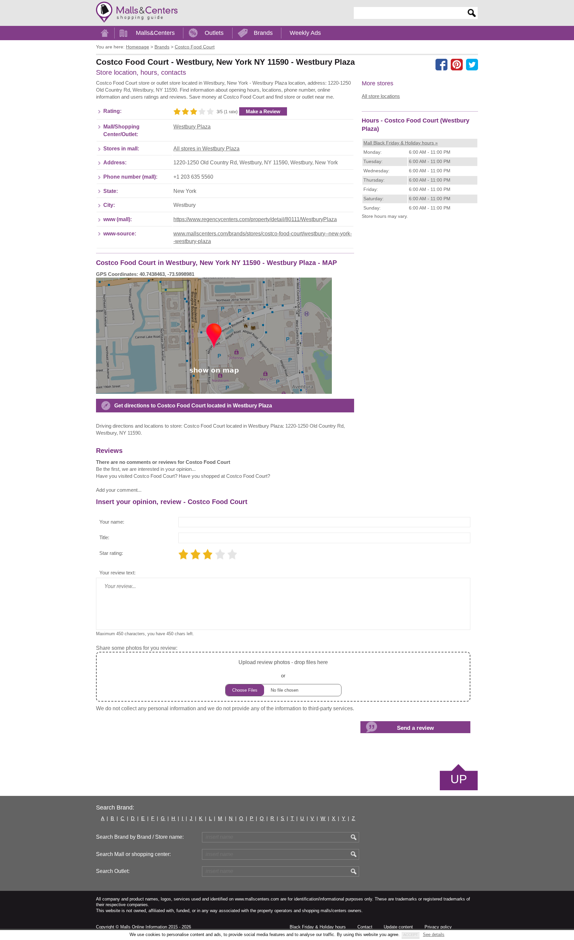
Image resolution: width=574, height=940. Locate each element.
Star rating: (111, 553)
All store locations (381, 96)
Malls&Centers (155, 33)
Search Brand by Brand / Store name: (140, 837)
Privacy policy (438, 926)
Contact (364, 926)
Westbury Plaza (192, 126)
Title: (104, 537)
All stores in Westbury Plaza (206, 148)
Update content (398, 926)
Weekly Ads (305, 33)
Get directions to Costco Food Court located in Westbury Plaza (193, 405)
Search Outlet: (113, 871)
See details (433, 934)
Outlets (214, 33)
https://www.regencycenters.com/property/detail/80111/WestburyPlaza (255, 219)
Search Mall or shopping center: (133, 854)
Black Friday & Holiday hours (318, 926)
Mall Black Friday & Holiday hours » (400, 142)
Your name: (111, 522)
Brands (263, 33)
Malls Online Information (143, 926)
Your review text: (117, 572)
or (283, 668)
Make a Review (263, 111)
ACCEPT (410, 935)
